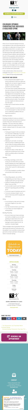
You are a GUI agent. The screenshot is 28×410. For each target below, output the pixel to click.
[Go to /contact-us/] (14, 395)
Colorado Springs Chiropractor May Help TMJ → (14, 329)
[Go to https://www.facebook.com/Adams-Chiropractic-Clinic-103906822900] (13, 10)
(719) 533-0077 (14, 7)
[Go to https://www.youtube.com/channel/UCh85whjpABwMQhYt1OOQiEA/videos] (15, 10)
